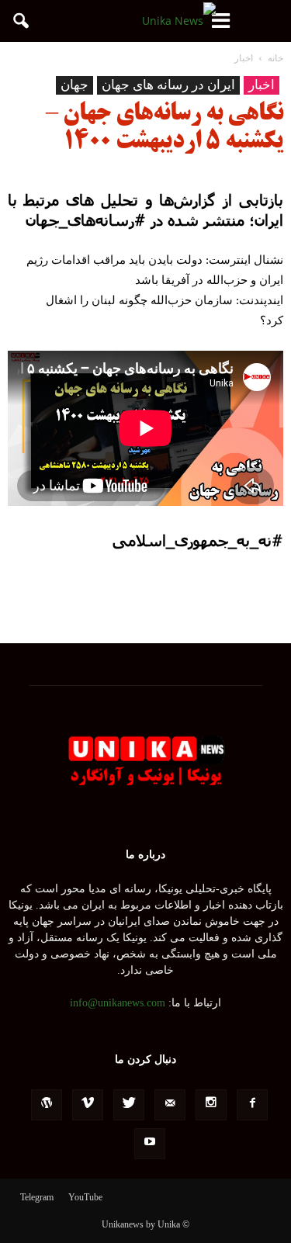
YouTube (85, 1197)
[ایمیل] (169, 1104)
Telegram (37, 1197)
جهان (74, 85)
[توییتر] (128, 1104)
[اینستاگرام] (211, 1104)
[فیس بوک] (252, 1104)
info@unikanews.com (117, 1003)
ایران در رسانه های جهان (168, 85)
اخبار (261, 85)
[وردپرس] (46, 1104)
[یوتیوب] (149, 1143)
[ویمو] (87, 1104)
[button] (21, 21)
